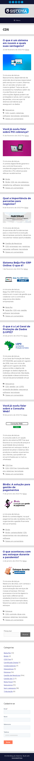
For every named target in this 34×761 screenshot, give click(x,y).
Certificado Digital (11, 663)
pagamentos (8, 535)
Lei (17, 386)
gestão (24, 310)
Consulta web (23, 468)
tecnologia (15, 116)
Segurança (9, 110)
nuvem (12, 113)
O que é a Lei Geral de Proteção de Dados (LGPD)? (16, 329)
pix (16, 182)
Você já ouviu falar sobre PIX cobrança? (16, 130)
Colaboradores (10, 666)
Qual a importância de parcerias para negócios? (17, 201)
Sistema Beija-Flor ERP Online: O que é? (17, 264)
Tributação (8, 691)
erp (20, 246)
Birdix (7, 179)
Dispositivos (9, 669)
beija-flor (8, 310)
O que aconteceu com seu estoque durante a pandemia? (17, 554)
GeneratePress (17, 758)
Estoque (8, 611)
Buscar (25, 634)
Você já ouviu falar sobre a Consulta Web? (14, 408)
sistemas (20, 113)
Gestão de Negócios (13, 243)
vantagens (24, 116)
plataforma (7, 185)
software (6, 116)
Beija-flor (9, 307)
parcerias (6, 249)
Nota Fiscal (8, 682)
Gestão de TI (9, 679)
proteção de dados (10, 389)
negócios (26, 246)
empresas (14, 246)
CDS (7, 113)
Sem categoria (10, 688)
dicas (19, 614)
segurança (23, 389)
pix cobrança (23, 182)
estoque (6, 617)
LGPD (21, 386)
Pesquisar (8, 631)
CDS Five (8, 465)
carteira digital (16, 532)
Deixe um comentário (14, 119)
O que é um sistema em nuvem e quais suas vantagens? (15, 43)
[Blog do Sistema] (17, 11)
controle (13, 614)
